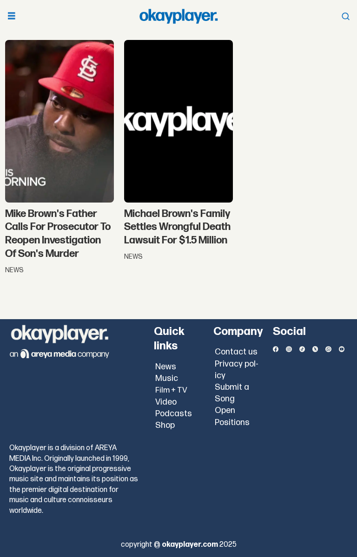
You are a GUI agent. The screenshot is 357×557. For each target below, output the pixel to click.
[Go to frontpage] (178, 16)
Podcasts (173, 414)
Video (166, 402)
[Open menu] (11, 16)
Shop (165, 425)
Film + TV (171, 390)
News (165, 367)
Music (166, 378)
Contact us (236, 352)
